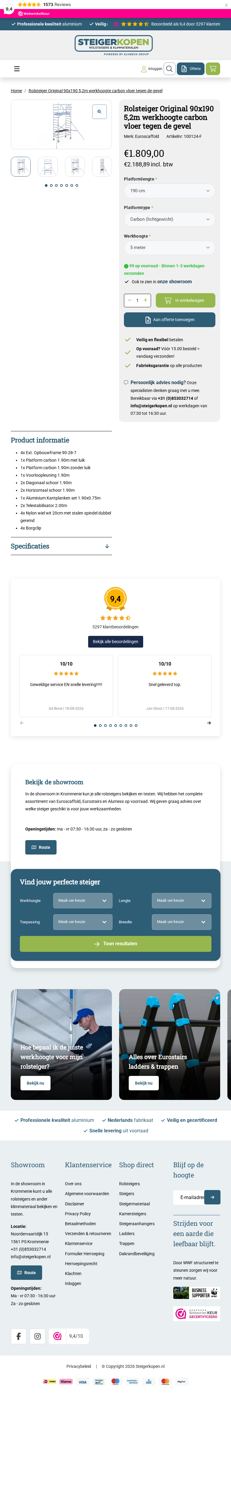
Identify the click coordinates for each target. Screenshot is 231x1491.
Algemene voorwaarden (87, 1193)
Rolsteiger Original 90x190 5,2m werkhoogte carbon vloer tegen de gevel (95, 90)
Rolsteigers (129, 1183)
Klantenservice (78, 1243)
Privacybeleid (78, 1366)
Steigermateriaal (134, 1203)
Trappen (126, 1243)
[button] (46, 185)
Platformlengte (139, 179)
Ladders (126, 1233)
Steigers (126, 1193)
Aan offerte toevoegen (174, 319)
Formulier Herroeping (84, 1253)
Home (16, 90)
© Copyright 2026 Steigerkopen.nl (133, 1366)
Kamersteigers (132, 1213)
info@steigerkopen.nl (151, 405)
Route (44, 847)
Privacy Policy (78, 1213)
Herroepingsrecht (81, 1263)
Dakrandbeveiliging (137, 1253)
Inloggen (73, 1283)
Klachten (73, 1273)
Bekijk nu (35, 1083)
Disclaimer (74, 1203)
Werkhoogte (136, 236)
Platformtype (137, 207)
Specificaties (30, 546)
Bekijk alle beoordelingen (115, 641)
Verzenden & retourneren (88, 1233)
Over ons (73, 1183)
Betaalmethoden (80, 1223)
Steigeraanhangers (137, 1223)
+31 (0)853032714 (175, 398)
